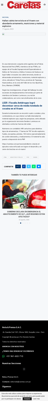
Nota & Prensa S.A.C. (12, 327)
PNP (28, 157)
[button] (4, 201)
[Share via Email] (39, 166)
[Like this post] (19, 166)
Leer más (36, 399)
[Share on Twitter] (29, 166)
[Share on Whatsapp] (34, 166)
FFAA (5, 157)
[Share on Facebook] (24, 166)
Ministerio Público (16, 157)
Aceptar (27, 399)
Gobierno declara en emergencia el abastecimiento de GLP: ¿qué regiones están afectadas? (24, 214)
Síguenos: (6, 386)
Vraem (35, 157)
